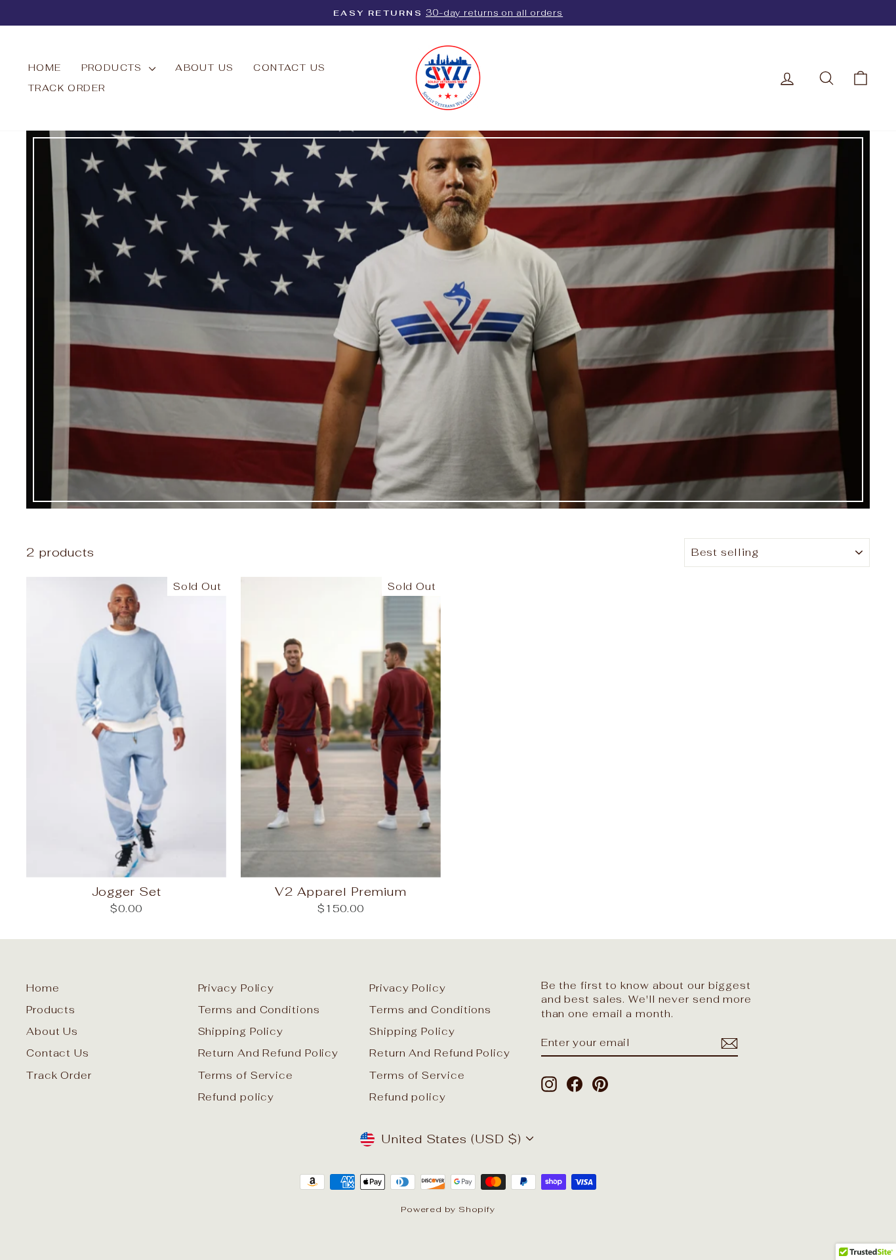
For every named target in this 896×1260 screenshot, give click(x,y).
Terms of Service (245, 1075)
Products (113, 68)
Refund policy (236, 1097)
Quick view (126, 862)
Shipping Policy (241, 1031)
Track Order (66, 88)
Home (45, 68)
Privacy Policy (236, 988)
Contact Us (289, 68)
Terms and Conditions (259, 1009)
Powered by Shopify (448, 1209)
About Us (204, 68)
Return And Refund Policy (268, 1053)
